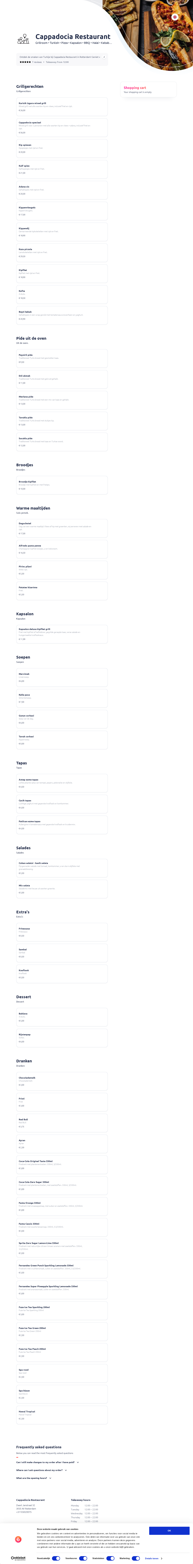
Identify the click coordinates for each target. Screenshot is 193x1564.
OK (169, 1530)
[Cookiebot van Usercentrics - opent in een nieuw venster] (18, 1558)
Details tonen (151, 1558)
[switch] (83, 1558)
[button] (174, 17)
